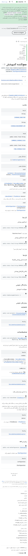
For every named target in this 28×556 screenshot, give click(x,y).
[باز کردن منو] (25, 1)
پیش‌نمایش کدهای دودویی (22, 500)
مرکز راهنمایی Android (22, 531)
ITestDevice (17, 196)
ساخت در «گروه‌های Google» (21, 522)
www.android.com (22, 535)
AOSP (25, 38)
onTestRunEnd (8, 183)
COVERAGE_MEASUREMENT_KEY (18, 126)
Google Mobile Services (21, 537)
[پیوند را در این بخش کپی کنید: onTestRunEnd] (15, 332)
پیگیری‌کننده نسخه (23, 542)
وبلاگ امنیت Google (23, 518)
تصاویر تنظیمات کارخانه (22, 502)
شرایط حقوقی (13, 547)
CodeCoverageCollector (18, 160)
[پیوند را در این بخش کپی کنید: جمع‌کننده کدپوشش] (14, 289)
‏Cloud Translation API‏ (12, 28)
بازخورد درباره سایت (15, 550)
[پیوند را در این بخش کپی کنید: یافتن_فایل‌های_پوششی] (12, 271)
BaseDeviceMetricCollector (18, 69)
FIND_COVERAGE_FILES (19, 149)
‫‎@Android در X (23, 511)
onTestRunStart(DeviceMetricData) (13, 362)
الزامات (25, 495)
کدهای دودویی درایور (23, 505)
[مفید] (19, 41)
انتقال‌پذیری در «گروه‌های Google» (20, 524)
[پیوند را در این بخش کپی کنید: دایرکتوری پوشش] (15, 222)
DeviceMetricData (18, 183)
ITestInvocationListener (19, 174)
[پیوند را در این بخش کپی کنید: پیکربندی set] (17, 442)
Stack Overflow (23, 540)
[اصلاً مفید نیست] (16, 41)
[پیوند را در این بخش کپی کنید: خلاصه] (20, 105)
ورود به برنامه (4, 1)
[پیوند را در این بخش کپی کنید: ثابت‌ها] (20, 218)
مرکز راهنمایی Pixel (23, 533)
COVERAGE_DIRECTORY (19, 117)
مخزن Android (24, 493)
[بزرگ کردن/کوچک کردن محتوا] (20, 45)
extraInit (10, 173)
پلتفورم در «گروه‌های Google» (21, 520)
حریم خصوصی (23, 550)
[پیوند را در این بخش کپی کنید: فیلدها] (21, 255)
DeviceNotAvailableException (17, 324)
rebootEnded (8, 196)
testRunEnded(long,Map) (18, 373)
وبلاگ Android (24, 515)
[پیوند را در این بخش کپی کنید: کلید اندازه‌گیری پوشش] (12, 238)
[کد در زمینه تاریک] (26, 226)
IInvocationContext (20, 173)
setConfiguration (11, 206)
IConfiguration (21, 206)
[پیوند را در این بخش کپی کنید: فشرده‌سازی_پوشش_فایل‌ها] (10, 260)
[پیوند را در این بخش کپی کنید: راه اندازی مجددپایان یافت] (11, 392)
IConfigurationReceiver (19, 71)
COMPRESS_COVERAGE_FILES (18, 140)
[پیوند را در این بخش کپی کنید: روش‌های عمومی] (14, 303)
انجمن (18, 547)
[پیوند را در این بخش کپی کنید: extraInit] (19, 307)
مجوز (8, 547)
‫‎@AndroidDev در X (22, 513)
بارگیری (25, 498)
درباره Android (24, 547)
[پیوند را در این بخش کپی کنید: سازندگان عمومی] (14, 285)
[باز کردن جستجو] (12, 2)
